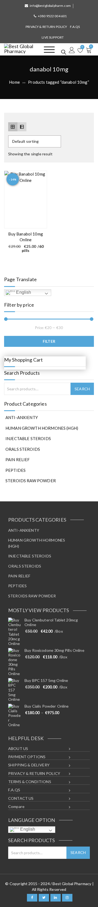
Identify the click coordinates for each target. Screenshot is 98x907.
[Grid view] (12, 127)
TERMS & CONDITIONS (29, 781)
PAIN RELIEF (17, 459)
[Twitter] (44, 898)
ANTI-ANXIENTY (21, 417)
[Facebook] (32, 898)
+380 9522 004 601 (52, 16)
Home (14, 82)
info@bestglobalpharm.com (50, 6)
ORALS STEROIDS (22, 449)
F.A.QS (75, 27)
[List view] (22, 127)
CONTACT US (21, 798)
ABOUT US (18, 748)
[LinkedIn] (55, 898)
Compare (16, 806)
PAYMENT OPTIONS (26, 756)
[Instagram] (67, 898)
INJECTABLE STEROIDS (28, 438)
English (23, 292)
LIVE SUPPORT (53, 37)
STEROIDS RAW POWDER (30, 480)
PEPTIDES (15, 470)
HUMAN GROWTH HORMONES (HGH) (41, 428)
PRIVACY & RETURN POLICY (46, 27)
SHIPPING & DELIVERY (29, 765)
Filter (49, 341)
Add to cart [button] (39, 221)
